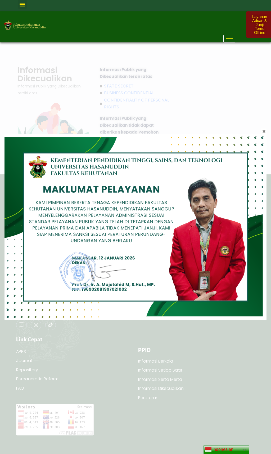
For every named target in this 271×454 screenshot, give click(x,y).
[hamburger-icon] (229, 38)
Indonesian (222, 449)
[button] (22, 4)
